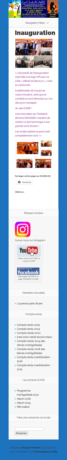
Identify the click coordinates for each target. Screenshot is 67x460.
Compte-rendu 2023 (28, 332)
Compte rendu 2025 (28, 324)
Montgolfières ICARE (46, 452)
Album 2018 (24, 398)
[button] (27, 47)
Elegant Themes (31, 447)
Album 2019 (24, 402)
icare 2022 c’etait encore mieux (34, 337)
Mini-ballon (23, 406)
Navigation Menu (35, 23)
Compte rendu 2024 (28, 328)
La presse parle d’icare (29, 303)
